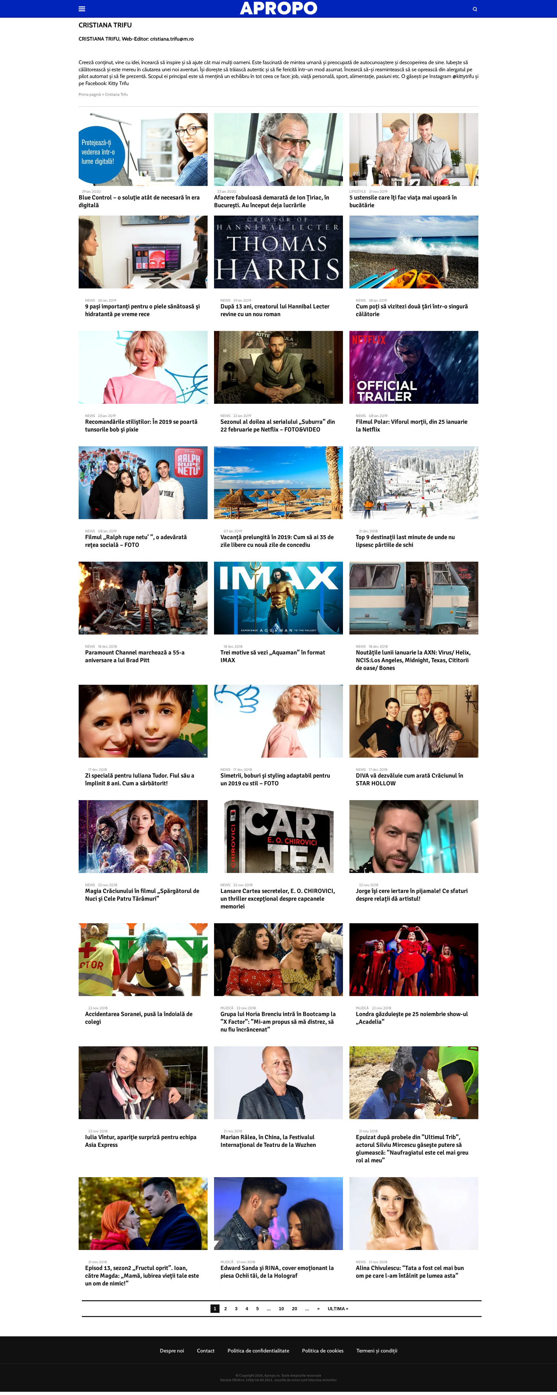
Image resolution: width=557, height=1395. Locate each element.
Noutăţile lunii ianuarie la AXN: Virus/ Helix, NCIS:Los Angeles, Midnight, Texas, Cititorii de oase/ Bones (413, 660)
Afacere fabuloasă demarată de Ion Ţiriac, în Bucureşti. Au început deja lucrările (271, 201)
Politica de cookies (323, 1351)
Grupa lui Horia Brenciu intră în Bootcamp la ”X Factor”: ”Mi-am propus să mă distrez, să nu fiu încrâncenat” (278, 1021)
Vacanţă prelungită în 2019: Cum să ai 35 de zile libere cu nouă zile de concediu (277, 541)
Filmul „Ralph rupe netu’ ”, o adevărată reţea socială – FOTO (136, 541)
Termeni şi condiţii (377, 1351)
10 (281, 1308)
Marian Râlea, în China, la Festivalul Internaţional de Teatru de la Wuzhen (268, 1141)
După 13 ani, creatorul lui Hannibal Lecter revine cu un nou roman (274, 310)
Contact (206, 1351)
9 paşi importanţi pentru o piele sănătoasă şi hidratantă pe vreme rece (142, 310)
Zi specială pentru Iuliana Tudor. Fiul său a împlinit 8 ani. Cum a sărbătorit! (139, 779)
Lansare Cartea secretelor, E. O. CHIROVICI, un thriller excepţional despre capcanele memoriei (277, 898)
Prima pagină (90, 94)
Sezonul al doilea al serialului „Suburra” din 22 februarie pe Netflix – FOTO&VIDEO (277, 425)
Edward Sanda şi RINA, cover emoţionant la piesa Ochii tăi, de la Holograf (277, 1272)
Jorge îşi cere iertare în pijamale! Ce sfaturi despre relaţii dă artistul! (412, 895)
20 (294, 1308)
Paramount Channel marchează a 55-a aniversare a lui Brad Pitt (135, 656)
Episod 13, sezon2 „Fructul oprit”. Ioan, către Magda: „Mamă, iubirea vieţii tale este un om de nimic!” (142, 1275)
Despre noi (172, 1351)
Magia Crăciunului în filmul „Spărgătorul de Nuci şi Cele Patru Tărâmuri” (142, 895)
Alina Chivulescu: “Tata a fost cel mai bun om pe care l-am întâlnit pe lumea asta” (410, 1272)
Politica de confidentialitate (258, 1351)
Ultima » (338, 1308)
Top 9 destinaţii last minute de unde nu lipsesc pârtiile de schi (405, 541)
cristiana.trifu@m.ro (172, 39)
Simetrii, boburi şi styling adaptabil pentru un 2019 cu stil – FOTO (275, 779)
